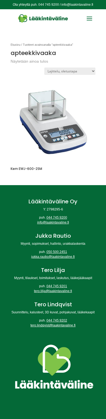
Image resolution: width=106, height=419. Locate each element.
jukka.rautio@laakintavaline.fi (53, 257)
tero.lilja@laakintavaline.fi (53, 291)
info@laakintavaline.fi (53, 222)
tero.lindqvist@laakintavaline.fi (53, 325)
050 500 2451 (56, 252)
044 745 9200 (56, 217)
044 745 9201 (56, 286)
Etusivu (15, 44)
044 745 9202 (56, 320)
